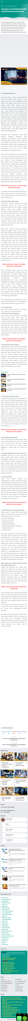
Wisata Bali (4, 988)
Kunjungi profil (8, 820)
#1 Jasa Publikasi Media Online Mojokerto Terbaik (20, 764)
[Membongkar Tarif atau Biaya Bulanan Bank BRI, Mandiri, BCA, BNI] (4, 860)
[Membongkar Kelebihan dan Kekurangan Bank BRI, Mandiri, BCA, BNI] (4, 851)
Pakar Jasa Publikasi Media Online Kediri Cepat (6, 799)
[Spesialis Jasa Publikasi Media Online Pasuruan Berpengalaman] (7, 756)
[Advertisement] (14, 50)
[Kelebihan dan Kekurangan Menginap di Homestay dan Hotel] (4, 886)
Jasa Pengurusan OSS (6, 981)
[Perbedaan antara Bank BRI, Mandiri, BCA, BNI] (4, 869)
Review (17, 985)
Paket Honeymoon (20, 983)
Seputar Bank (5, 987)
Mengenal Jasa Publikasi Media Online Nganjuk (16, 380)
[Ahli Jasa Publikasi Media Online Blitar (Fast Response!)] (21, 791)
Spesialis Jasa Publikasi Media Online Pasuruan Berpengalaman (7, 765)
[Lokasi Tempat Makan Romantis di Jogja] (4, 877)
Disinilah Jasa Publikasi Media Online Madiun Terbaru (21, 781)
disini (8, 956)
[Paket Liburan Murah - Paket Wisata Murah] (14, 2)
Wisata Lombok (19, 990)
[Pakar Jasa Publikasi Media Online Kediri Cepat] (7, 791)
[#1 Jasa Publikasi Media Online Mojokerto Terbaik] (21, 756)
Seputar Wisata (19, 987)
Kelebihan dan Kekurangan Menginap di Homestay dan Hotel (17, 885)
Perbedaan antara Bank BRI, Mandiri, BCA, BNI (16, 868)
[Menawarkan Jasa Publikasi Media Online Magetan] (3, 385)
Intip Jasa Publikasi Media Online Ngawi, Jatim (16, 375)
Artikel (3, 979)
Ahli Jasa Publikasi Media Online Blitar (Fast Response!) (20, 799)
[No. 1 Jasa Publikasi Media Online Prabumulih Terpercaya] (7, 774)
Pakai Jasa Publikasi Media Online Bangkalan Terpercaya (14, 745)
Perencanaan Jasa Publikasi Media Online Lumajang (16, 389)
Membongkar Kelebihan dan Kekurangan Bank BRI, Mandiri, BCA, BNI (16, 850)
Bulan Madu (18, 979)
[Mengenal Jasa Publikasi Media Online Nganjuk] (3, 380)
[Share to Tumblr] (24, 733)
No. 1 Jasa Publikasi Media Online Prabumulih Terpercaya (6, 782)
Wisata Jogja (4, 990)
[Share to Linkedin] (19, 733)
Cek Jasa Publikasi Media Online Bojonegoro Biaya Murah (14, 739)
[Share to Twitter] (8, 733)
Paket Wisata (4, 985)
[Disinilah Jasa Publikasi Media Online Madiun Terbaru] (21, 774)
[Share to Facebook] (3, 733)
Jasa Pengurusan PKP (21, 981)
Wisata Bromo (19, 988)
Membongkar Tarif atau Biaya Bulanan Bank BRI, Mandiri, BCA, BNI (17, 859)
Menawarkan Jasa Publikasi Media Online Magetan (16, 384)
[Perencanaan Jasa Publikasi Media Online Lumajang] (3, 390)
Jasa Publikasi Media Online (7, 727)
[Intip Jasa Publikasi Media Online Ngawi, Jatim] (3, 376)
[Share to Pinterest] (14, 733)
